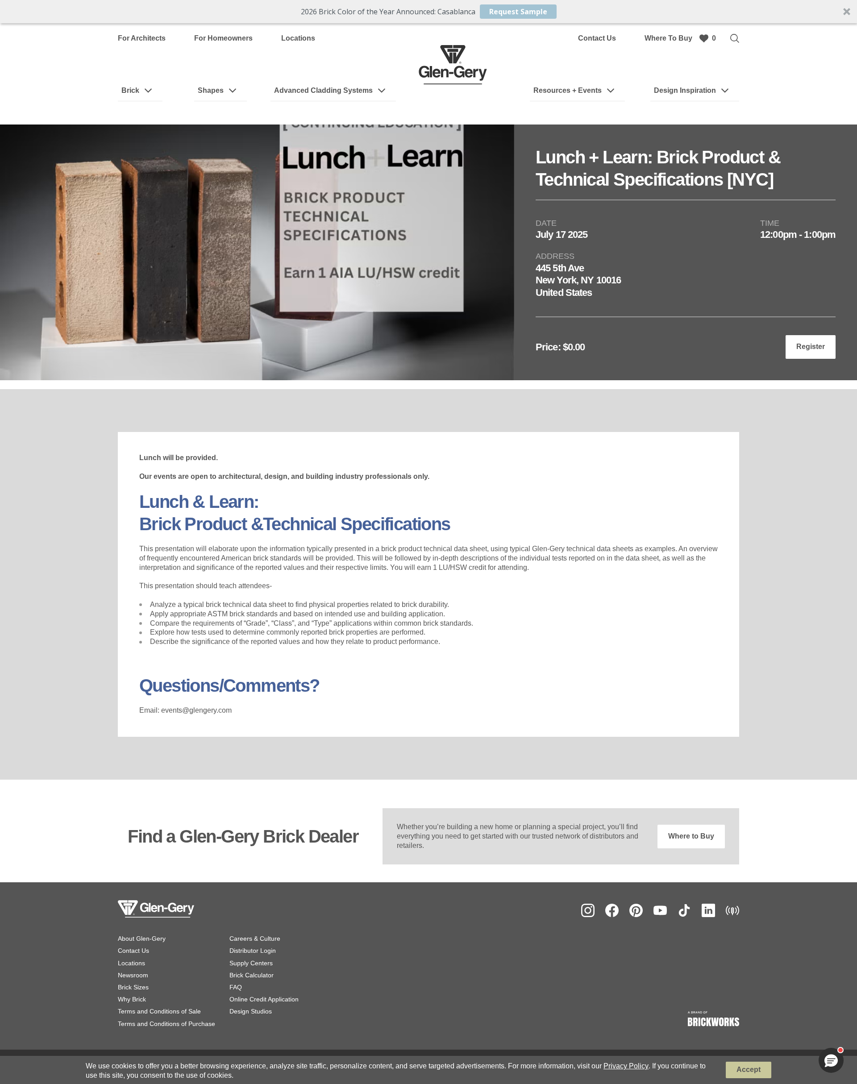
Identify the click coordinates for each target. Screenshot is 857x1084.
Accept (748, 1069)
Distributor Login (252, 950)
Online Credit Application (264, 999)
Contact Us (597, 38)
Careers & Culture (254, 938)
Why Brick (132, 999)
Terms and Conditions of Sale (159, 1011)
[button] (428, 11)
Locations (298, 38)
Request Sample (518, 12)
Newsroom (133, 975)
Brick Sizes (133, 987)
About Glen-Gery (142, 938)
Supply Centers (251, 963)
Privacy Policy (626, 1066)
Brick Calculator (251, 975)
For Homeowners (223, 38)
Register (810, 346)
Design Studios (250, 1011)
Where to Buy (691, 836)
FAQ (235, 987)
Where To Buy (668, 38)
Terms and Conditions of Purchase (166, 1023)
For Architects (142, 38)
